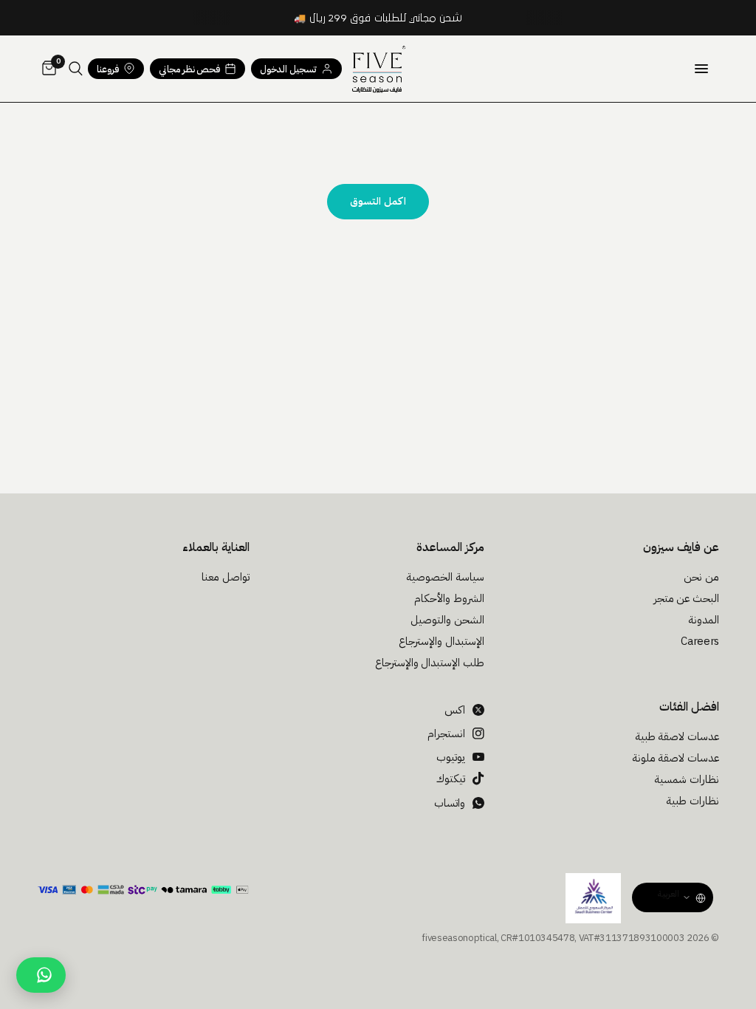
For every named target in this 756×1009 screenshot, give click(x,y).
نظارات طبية (692, 801)
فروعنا (108, 69)
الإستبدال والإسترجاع (441, 641)
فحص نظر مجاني (189, 69)
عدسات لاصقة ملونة (675, 758)
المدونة (703, 620)
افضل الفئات (689, 707)
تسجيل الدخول (288, 69)
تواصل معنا (226, 577)
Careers (700, 641)
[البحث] (75, 68)
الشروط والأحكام (449, 598)
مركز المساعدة (450, 547)
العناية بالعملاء (216, 547)
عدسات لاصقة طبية (677, 736)
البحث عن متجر (686, 598)
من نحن (701, 577)
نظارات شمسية (686, 779)
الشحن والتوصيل (447, 620)
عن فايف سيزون (681, 547)
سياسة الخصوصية (445, 577)
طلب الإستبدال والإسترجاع (429, 662)
